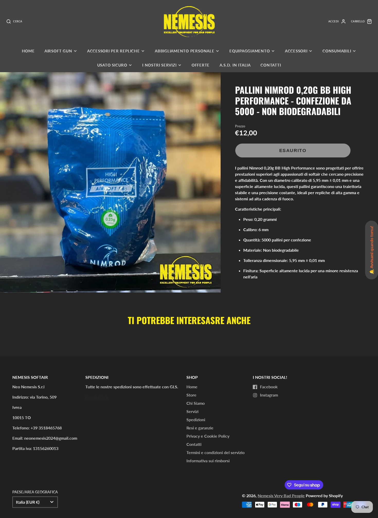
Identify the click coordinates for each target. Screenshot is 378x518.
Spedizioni (195, 419)
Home (28, 51)
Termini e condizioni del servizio (215, 452)
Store (191, 394)
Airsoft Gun (58, 51)
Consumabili (336, 51)
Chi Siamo (195, 403)
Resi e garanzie (199, 427)
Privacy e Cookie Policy (207, 436)
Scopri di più (96, 396)
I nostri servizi (159, 65)
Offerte (201, 65)
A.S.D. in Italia (235, 65)
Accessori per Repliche (113, 51)
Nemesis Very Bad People (281, 495)
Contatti (270, 65)
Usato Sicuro (112, 65)
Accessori (296, 51)
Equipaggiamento (249, 51)
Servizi (192, 411)
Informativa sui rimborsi (208, 460)
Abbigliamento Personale (184, 51)
